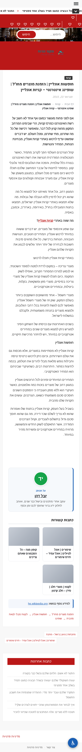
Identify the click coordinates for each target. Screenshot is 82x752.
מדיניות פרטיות (11, 736)
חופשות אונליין (39, 614)
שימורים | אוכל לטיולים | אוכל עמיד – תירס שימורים (30, 640)
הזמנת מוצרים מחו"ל (63, 614)
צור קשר (50, 747)
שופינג (58, 618)
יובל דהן (41, 496)
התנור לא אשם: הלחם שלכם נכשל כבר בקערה (49, 673)
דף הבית (69, 104)
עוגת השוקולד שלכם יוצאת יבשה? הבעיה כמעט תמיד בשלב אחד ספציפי (44, 683)
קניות (68, 78)
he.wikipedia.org (38, 603)
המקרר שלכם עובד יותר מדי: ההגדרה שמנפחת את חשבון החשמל (42, 695)
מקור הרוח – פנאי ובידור (41, 53)
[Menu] (76, 4)
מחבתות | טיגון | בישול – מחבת (61, 634)
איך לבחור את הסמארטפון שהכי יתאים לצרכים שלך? (45, 704)
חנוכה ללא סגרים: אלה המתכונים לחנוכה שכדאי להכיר (44, 712)
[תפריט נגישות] (73, 743)
